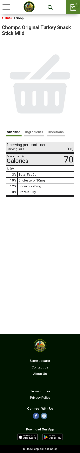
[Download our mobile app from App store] (27, 437)
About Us (40, 374)
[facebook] (36, 417)
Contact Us (40, 367)
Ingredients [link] (34, 132)
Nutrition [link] (14, 132)
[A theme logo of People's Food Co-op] (29, 7)
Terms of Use (40, 391)
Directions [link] (56, 132)
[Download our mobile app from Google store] (52, 437)
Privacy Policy (40, 398)
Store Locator (40, 361)
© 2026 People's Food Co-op (40, 448)
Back (8, 18)
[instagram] (44, 417)
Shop (20, 18)
